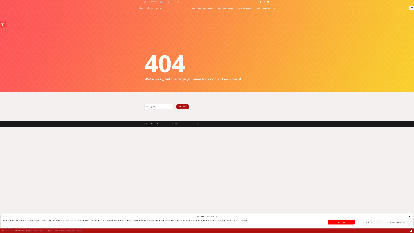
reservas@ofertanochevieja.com (173, 2)
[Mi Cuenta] (260, 2)
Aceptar (341, 222)
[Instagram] (268, 2)
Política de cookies (10, 228)
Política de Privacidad (151, 124)
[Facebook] (264, 2)
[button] (3, 24)
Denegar (369, 222)
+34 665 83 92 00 (152, 2)
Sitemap (182, 107)
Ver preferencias (397, 222)
